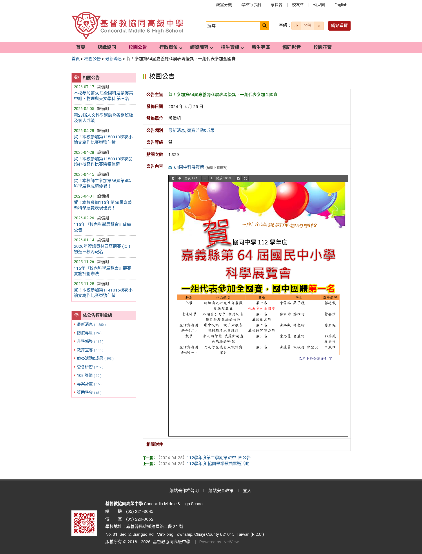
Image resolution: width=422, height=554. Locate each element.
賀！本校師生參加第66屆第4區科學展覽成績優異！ (102, 183)
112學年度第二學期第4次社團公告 (203, 457)
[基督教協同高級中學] (127, 26)
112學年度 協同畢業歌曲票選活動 (202, 463)
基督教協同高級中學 (170, 541)
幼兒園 (319, 4)
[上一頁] (172, 178)
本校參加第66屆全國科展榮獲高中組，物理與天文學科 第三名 (103, 96)
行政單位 (168, 47)
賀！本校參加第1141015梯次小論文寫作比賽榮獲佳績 (103, 293)
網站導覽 (339, 25)
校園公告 (138, 47)
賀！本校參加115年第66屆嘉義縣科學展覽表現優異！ (103, 205)
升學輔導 (90, 341)
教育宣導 (90, 350)
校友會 (298, 4)
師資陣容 (199, 47)
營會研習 (90, 367)
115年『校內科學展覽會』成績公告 (102, 227)
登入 (247, 490)
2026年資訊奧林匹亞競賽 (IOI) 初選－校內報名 (102, 249)
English (341, 4)
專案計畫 (89, 384)
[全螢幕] (245, 178)
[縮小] (204, 178)
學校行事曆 (251, 4)
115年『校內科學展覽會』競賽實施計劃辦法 (102, 271)
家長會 (276, 4)
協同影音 (291, 47)
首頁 (80, 47)
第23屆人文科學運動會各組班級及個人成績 (103, 118)
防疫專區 (89, 332)
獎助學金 (89, 392)
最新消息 (91, 324)
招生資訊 (230, 47)
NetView (231, 541)
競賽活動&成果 (95, 358)
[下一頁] (179, 178)
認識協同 (107, 47)
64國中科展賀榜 (189, 167)
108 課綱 (89, 375)
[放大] (211, 178)
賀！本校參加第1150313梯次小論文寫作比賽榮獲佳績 (103, 139)
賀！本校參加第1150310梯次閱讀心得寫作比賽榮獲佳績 (103, 161)
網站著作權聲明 (184, 490)
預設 (307, 25)
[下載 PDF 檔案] (238, 178)
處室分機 (224, 4)
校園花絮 (322, 47)
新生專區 (261, 47)
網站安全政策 (220, 490)
